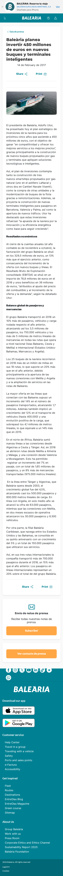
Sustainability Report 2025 (21, 847)
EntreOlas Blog (14, 799)
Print (39, 73)
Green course (13, 808)
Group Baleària (14, 829)
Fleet (8, 785)
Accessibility (12, 769)
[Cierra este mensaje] (2, 7)
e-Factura (11, 764)
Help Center (12, 742)
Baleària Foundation (17, 851)
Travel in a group (15, 746)
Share (19, 73)
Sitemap (10, 812)
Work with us (13, 833)
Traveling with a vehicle (19, 751)
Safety (9, 755)
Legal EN (6, 867)
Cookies (5, 871)
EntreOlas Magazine (17, 803)
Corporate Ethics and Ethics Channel (27, 842)
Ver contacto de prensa (31, 653)
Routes (9, 790)
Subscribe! (31, 630)
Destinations (12, 794)
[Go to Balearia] (31, 17)
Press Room (12, 838)
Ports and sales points (18, 760)
